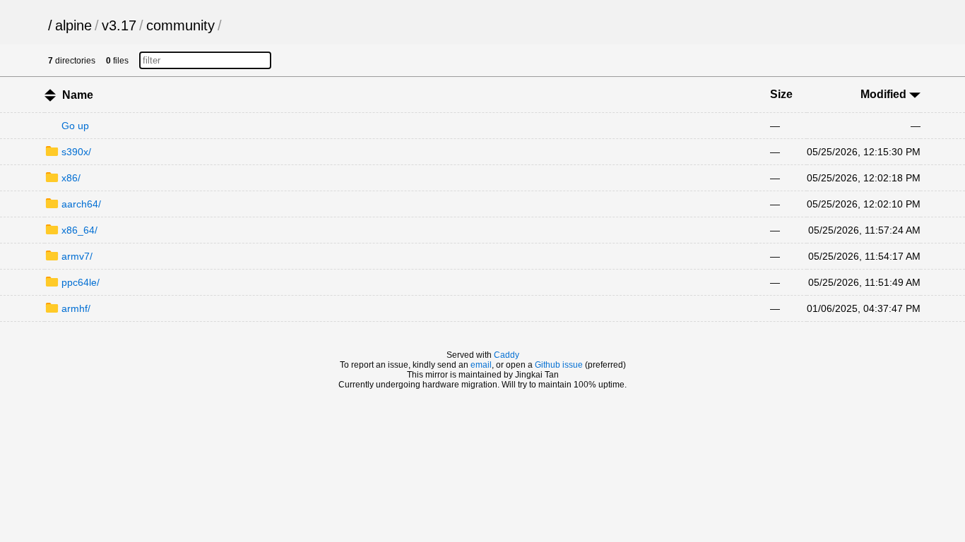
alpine (73, 25)
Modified (884, 94)
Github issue (559, 365)
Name (77, 95)
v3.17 (119, 25)
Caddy (506, 355)
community (180, 25)
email (481, 365)
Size (781, 94)
